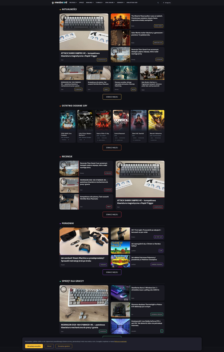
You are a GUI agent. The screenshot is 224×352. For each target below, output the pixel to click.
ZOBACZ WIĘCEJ (112, 97)
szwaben (133, 331)
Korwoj (133, 59)
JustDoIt (133, 251)
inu (132, 314)
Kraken (63, 265)
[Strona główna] (59, 2)
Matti (132, 26)
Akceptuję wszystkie (34, 346)
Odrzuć (49, 346)
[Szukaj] (158, 2)
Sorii (62, 60)
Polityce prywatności (120, 341)
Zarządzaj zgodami (64, 346)
